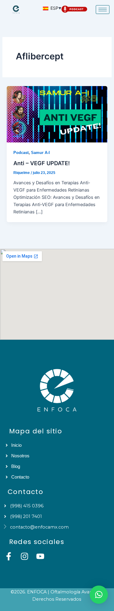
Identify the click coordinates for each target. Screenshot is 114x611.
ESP (53, 8)
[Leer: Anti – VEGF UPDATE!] (57, 114)
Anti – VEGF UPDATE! (41, 163)
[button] (99, 595)
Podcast (21, 152)
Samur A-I (40, 152)
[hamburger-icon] (102, 9)
